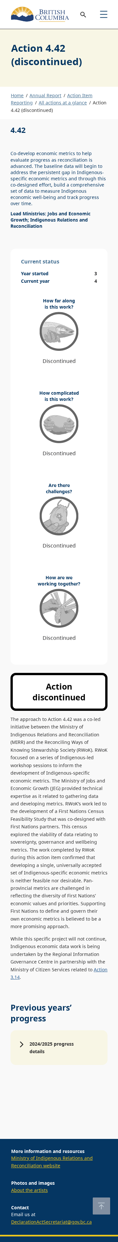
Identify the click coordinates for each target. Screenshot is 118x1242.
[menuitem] (104, 14)
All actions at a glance (63, 102)
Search (83, 14)
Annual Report (45, 95)
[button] (59, 1047)
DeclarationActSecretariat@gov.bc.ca (51, 1222)
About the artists (29, 1190)
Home (17, 95)
